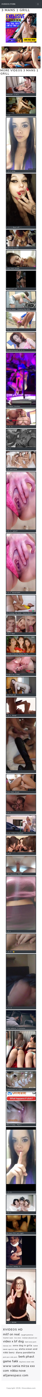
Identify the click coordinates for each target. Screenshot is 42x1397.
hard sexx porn (30, 1342)
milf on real (11, 1334)
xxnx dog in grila (22, 1345)
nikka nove (18, 1371)
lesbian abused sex (29, 1338)
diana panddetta (25, 1352)
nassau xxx (7, 1346)
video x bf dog (13, 1341)
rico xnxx (17, 1338)
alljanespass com (15, 1375)
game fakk (10, 1361)
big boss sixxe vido (26, 1362)
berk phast (26, 1356)
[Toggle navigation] (37, 4)
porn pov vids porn (10, 1357)
